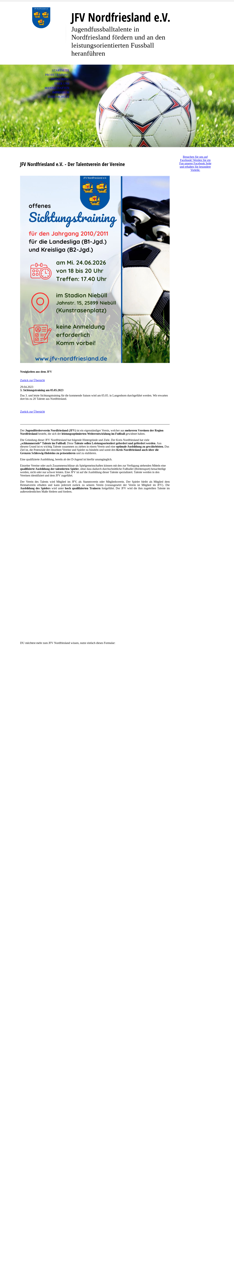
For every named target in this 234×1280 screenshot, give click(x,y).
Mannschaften (57, 88)
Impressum (60, 92)
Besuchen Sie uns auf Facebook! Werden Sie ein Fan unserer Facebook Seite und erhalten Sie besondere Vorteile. (195, 163)
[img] (41, 17)
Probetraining (57, 74)
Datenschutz (58, 96)
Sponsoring (59, 79)
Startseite (60, 70)
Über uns (61, 83)
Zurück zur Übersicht (32, 380)
